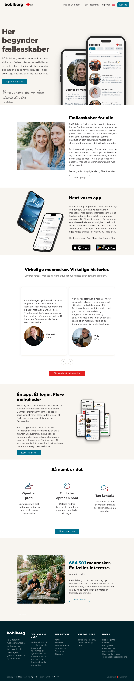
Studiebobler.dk (38, 662)
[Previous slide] (63, 361)
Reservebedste (61, 645)
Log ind (123, 5)
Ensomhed (59, 651)
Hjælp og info (108, 640)
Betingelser (107, 645)
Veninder (58, 643)
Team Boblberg (85, 643)
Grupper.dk (36, 648)
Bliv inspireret (91, 5)
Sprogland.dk (37, 659)
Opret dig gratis (14, 81)
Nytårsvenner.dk (38, 653)
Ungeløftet (36, 665)
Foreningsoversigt (39, 645)
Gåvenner (58, 654)
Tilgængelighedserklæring (114, 657)
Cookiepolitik (108, 651)
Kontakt (106, 643)
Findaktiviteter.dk (39, 642)
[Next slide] (70, 361)
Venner (57, 640)
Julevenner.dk (37, 651)
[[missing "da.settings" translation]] (113, 5)
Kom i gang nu (29, 453)
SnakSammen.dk (38, 656)
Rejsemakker (60, 648)
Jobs (80, 645)
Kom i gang (80, 177)
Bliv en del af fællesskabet (67, 373)
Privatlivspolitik (109, 648)
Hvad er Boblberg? (72, 5)
